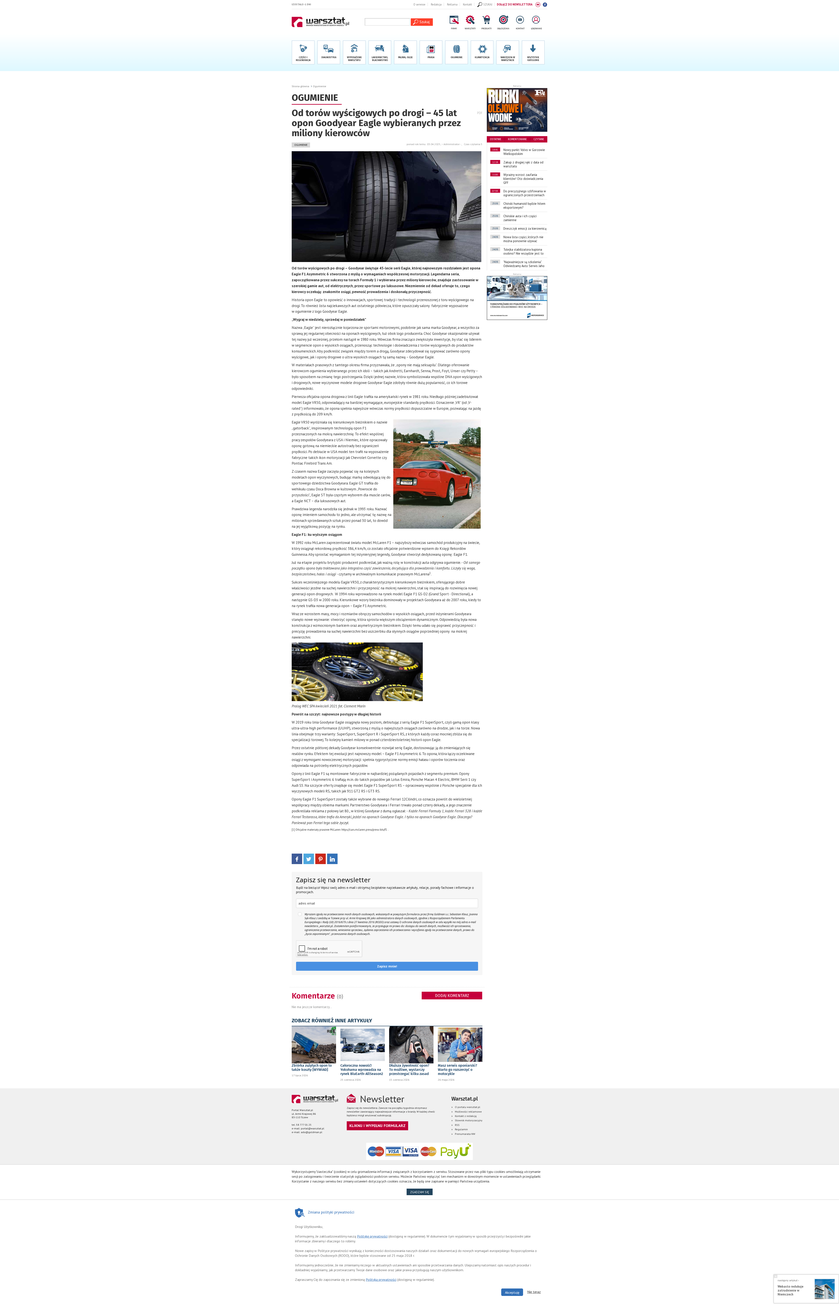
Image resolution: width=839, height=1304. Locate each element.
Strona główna (300, 86)
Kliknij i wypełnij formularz (377, 1125)
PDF (479, 113)
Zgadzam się (421, 1192)
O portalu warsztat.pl (467, 1107)
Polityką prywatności (381, 1279)
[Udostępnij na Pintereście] (320, 858)
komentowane (517, 139)
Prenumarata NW (465, 1134)
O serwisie (419, 4)
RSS (457, 1125)
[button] (533, 52)
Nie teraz (534, 1292)
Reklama (452, 4)
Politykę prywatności (372, 1236)
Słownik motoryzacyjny (468, 1120)
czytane (539, 139)
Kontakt (467, 4)
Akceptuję (512, 1292)
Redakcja (436, 4)
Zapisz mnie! (387, 966)
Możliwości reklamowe (468, 1111)
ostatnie (495, 139)
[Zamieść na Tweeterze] (308, 858)
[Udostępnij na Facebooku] (297, 858)
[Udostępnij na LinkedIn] (332, 858)
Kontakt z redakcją (466, 1116)
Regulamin (461, 1129)
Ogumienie (319, 86)
